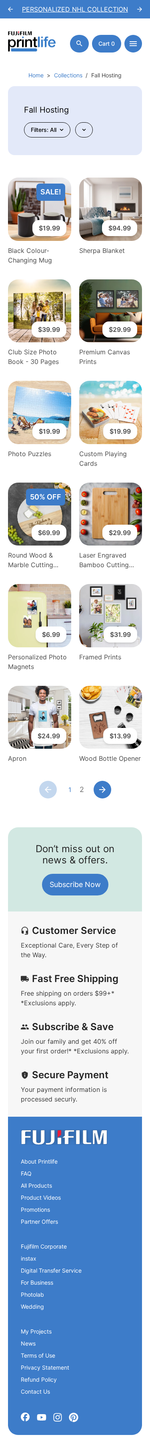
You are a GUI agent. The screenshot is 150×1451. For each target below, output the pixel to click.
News (28, 1343)
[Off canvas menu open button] (133, 44)
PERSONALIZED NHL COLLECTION (75, 9)
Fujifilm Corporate (44, 1246)
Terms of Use (38, 1355)
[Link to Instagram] (57, 1417)
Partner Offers (39, 1221)
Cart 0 (106, 43)
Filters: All (43, 129)
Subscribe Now (75, 884)
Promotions (35, 1209)
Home (36, 75)
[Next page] (102, 789)
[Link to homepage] (64, 1137)
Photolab (32, 1294)
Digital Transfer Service (51, 1270)
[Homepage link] (32, 43)
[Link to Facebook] (25, 1417)
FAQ (26, 1173)
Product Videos (41, 1197)
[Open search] (79, 44)
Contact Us (35, 1391)
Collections (68, 75)
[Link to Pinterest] (73, 1417)
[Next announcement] (139, 9)
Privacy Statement (45, 1367)
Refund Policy (39, 1379)
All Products (36, 1185)
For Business (37, 1282)
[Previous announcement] (10, 9)
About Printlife (39, 1161)
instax (28, 1258)
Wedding (32, 1306)
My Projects (36, 1331)
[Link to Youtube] (41, 1417)
